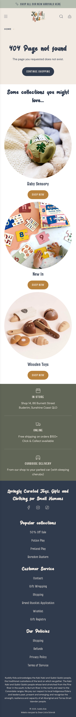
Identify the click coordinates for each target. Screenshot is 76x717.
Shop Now (38, 194)
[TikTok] (47, 507)
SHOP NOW (38, 285)
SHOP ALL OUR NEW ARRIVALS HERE (40, 4)
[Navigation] (5, 16)
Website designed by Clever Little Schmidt (38, 712)
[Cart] (69, 16)
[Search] (61, 16)
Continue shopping (38, 71)
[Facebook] (29, 507)
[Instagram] (38, 507)
